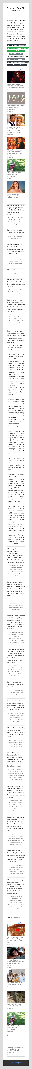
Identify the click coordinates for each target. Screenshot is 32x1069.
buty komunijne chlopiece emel (17, 45)
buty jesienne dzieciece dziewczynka (18, 48)
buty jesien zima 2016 (16, 53)
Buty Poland (14, 1062)
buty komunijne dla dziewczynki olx (18, 62)
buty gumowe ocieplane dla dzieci (18, 56)
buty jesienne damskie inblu (16, 59)
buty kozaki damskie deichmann (17, 64)
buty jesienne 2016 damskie (16, 51)
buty (20, 1062)
